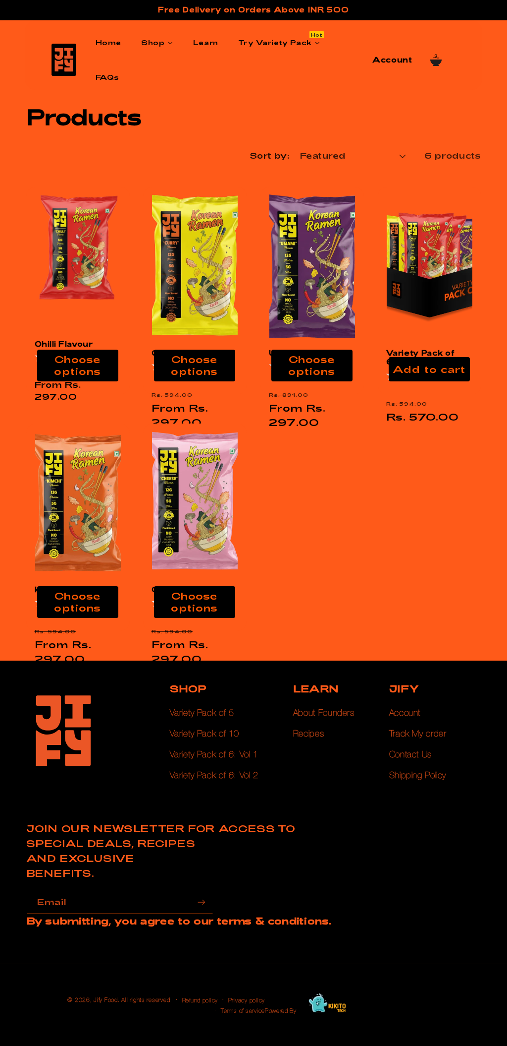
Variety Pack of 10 (204, 734)
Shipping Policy (417, 776)
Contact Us (410, 755)
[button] (435, 60)
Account (404, 713)
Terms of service (243, 1011)
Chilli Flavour (63, 344)
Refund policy (200, 1000)
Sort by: (270, 155)
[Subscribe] (201, 902)
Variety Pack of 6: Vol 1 (214, 755)
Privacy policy (246, 1000)
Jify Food (106, 1000)
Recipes (308, 734)
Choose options (77, 365)
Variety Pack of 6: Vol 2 (214, 776)
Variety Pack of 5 (202, 713)
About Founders (324, 713)
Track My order (418, 734)
